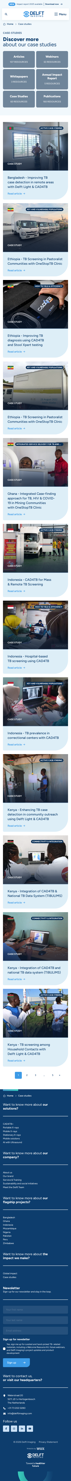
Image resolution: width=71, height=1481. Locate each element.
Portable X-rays (11, 1127)
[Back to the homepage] (33, 14)
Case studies (9, 1277)
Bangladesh (9, 1217)
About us (7, 1172)
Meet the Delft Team (13, 1187)
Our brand (8, 1176)
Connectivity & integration (47, 841)
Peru (5, 1239)
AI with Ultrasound (12, 1142)
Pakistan (7, 1235)
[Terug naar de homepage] (35, 1455)
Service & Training (12, 1180)
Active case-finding (51, 128)
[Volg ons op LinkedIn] (22, 1429)
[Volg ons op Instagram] (14, 1429)
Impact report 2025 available (34, 4)
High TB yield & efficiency (48, 286)
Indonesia (8, 1224)
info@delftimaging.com (20, 1413)
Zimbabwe (8, 1243)
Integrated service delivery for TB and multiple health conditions (39, 444)
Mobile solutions (11, 1138)
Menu (62, 14)
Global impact (10, 1273)
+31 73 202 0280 (16, 1408)
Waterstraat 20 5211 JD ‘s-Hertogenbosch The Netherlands (21, 1399)
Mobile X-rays (10, 1131)
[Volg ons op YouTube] (30, 1429)
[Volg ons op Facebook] (6, 1429)
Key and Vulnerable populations (44, 209)
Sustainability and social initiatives (20, 1183)
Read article (15, 193)
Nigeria (6, 1232)
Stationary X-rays (12, 1135)
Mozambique (9, 1228)
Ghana (6, 1221)
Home (10, 24)
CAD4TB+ (8, 1124)
